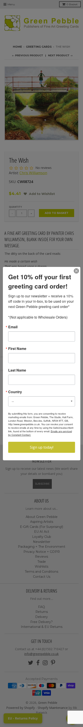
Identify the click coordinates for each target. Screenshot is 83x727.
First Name (17, 348)
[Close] (76, 271)
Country (15, 392)
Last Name (17, 370)
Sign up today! (41, 447)
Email (12, 327)
